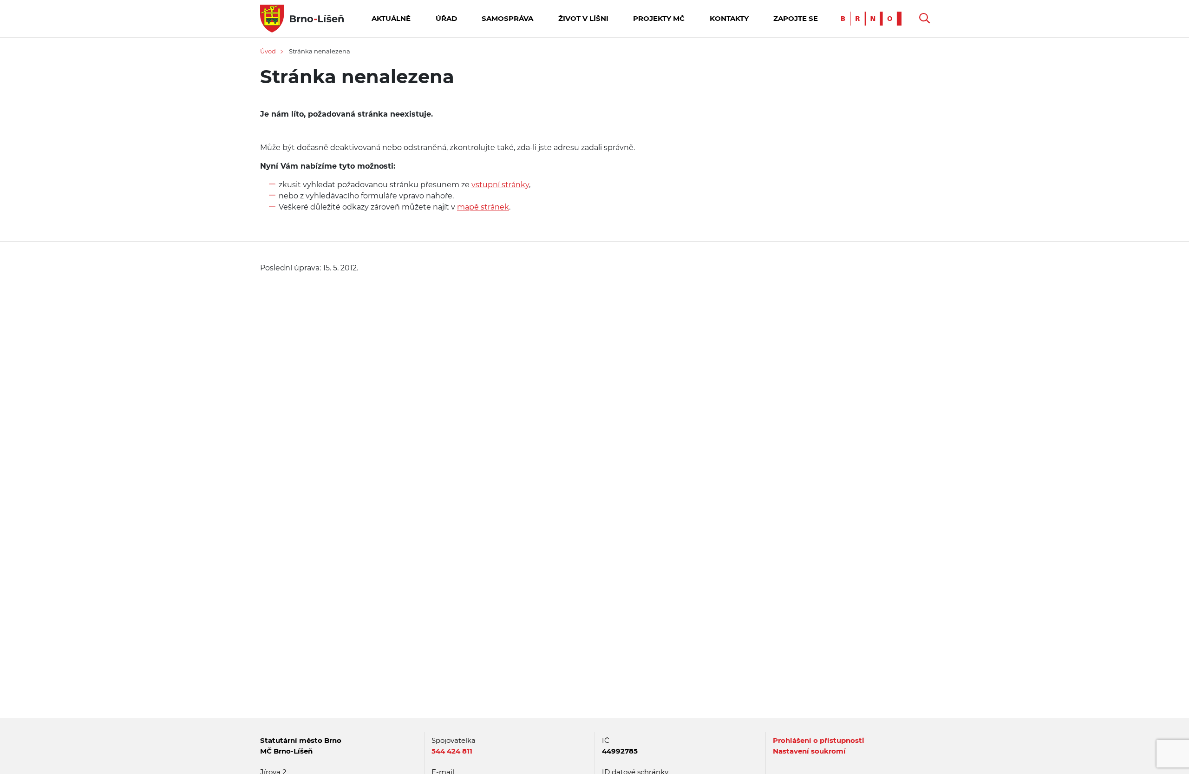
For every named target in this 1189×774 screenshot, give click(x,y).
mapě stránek (483, 207)
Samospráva (507, 18)
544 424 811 (451, 751)
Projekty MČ (659, 18)
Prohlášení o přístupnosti (818, 740)
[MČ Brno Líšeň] (302, 17)
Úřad (446, 18)
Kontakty (729, 18)
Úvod (268, 51)
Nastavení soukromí (809, 751)
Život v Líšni (583, 18)
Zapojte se (795, 18)
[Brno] (873, 17)
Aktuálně (391, 18)
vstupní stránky (500, 184)
